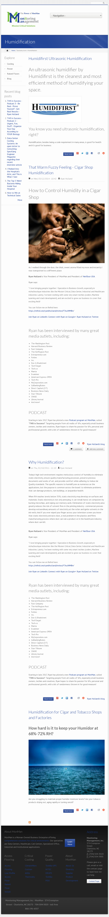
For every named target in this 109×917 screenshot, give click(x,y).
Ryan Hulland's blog (96, 444)
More (20, 200)
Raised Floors (13, 73)
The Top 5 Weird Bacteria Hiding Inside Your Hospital (14, 184)
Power (10, 68)
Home (13, 50)
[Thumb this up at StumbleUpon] (103, 154)
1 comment (77, 449)
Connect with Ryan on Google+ (62, 316)
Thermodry (30, 876)
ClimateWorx (31, 865)
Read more (69, 154)
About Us (70, 865)
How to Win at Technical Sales (14, 194)
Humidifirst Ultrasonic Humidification (60, 58)
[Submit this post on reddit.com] (99, 154)
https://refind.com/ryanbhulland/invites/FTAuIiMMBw (51, 311)
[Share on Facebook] (92, 154)
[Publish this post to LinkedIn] (87, 154)
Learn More (69, 843)
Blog (9, 78)
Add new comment (96, 449)
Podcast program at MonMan (82, 420)
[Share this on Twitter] (82, 154)
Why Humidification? (46, 462)
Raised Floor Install (8, 888)
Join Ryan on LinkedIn (38, 316)
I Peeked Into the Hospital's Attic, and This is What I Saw (14, 172)
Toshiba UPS (50, 865)
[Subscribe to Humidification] (67, 823)
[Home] (23, 19)
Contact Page (94, 881)
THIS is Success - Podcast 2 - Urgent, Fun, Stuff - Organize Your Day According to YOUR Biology (14, 126)
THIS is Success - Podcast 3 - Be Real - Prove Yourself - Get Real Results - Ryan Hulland (14, 107)
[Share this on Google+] (77, 154)
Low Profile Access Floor (10, 877)
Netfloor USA (89, 276)
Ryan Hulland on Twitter (87, 316)
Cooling (10, 63)
